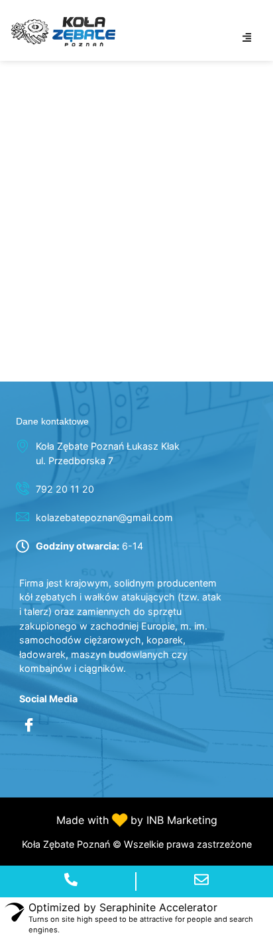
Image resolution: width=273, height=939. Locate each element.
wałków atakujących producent (112, 332)
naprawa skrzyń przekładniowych (120, 116)
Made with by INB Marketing (136, 820)
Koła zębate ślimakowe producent (122, 251)
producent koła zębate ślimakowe (120, 305)
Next (249, 360)
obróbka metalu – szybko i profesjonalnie (96, 82)
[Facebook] (29, 726)
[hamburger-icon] (247, 38)
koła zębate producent (82, 144)
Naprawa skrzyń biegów (88, 278)
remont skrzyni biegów (84, 224)
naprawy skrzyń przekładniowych (120, 197)
